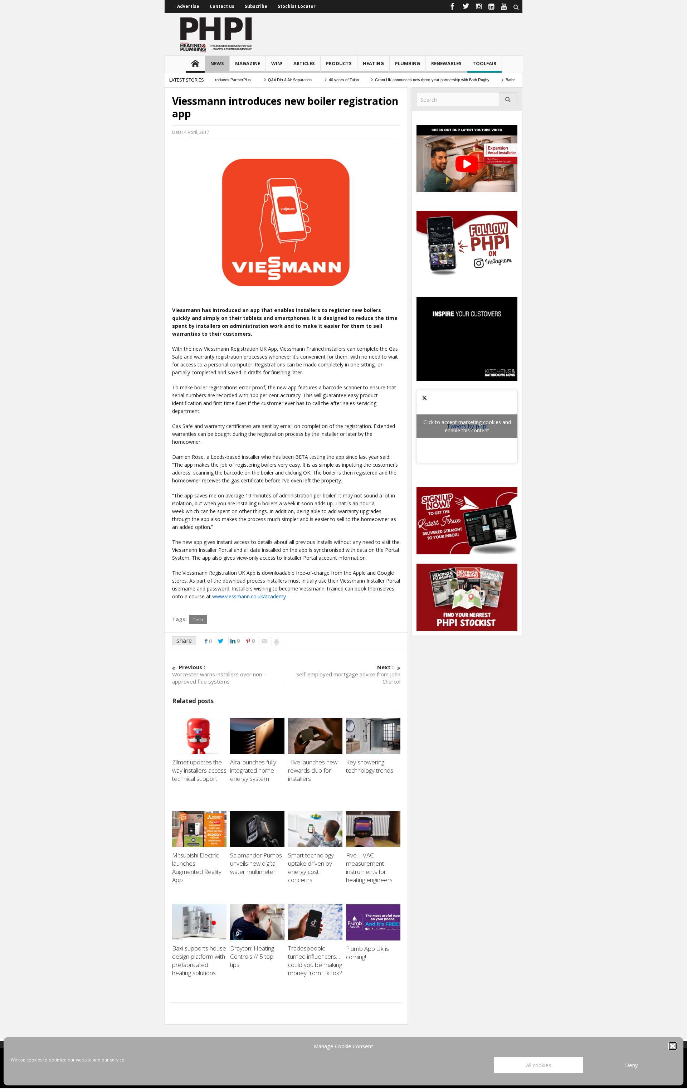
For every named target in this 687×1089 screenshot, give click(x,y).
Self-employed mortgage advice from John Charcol (348, 674)
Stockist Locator (297, 6)
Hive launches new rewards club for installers (312, 770)
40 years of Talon (326, 80)
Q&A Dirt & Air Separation (273, 80)
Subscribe (256, 6)
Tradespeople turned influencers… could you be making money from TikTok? (315, 960)
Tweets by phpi (467, 426)
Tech (198, 619)
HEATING (373, 63)
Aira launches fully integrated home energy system (253, 770)
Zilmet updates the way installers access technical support (199, 770)
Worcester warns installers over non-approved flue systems (218, 674)
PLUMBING (407, 63)
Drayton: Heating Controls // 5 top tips (252, 956)
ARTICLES (304, 63)
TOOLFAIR (484, 63)
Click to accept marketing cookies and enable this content (467, 426)
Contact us (222, 6)
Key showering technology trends (369, 766)
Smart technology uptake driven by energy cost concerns (311, 867)
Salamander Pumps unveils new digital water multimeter (256, 863)
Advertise (188, 6)
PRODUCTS (339, 63)
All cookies (538, 1065)
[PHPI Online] (216, 34)
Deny (631, 1065)
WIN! (276, 63)
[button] (672, 1046)
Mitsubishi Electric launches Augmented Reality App (196, 867)
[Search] (508, 99)
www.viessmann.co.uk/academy (249, 596)
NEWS (217, 63)
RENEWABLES (446, 63)
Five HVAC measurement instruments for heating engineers (369, 867)
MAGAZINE (247, 63)
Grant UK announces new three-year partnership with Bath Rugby (415, 80)
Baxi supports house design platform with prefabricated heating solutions (199, 960)
